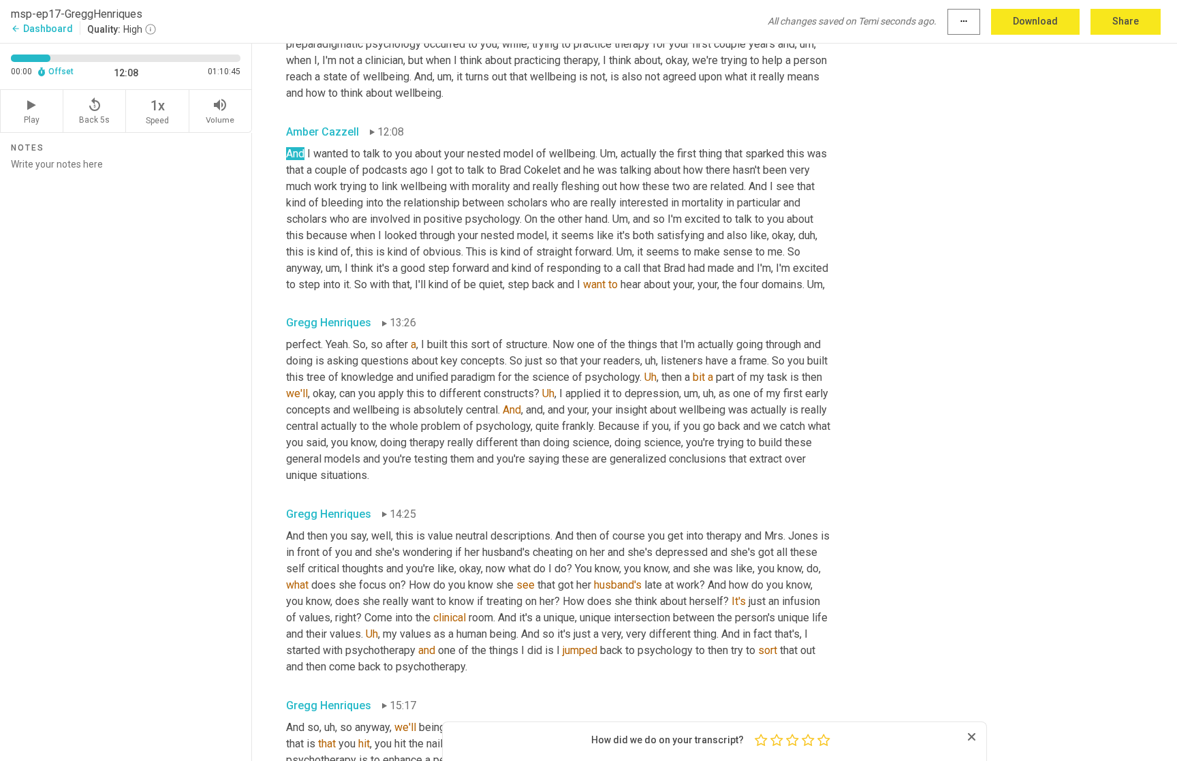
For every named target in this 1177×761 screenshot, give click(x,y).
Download (1035, 21)
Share (1125, 21)
